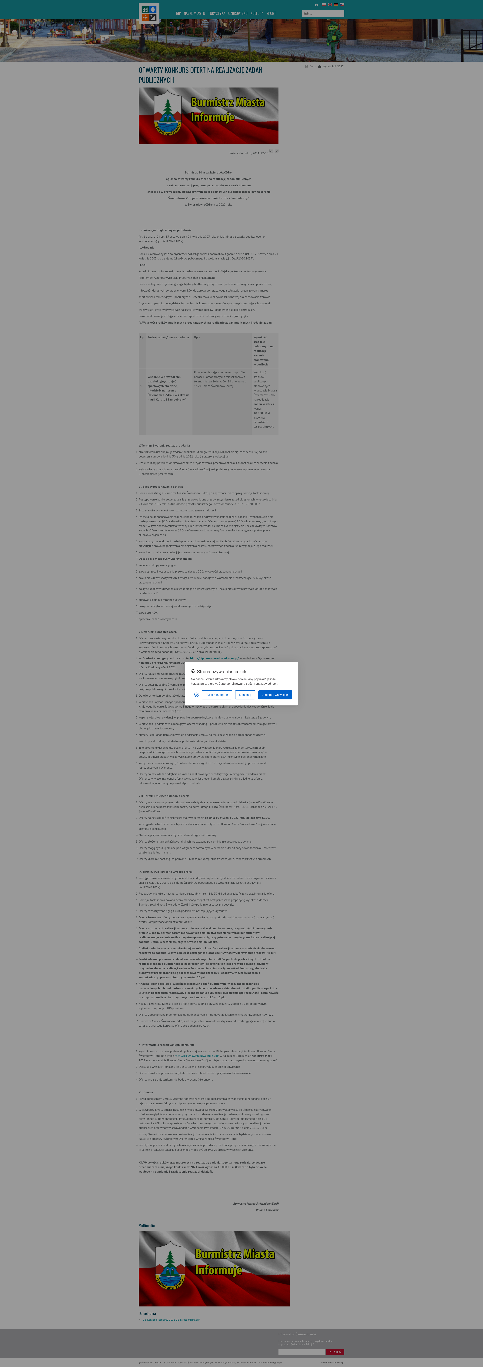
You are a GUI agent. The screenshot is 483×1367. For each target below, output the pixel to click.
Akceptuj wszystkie (275, 694)
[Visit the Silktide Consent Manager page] (196, 694)
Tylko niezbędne (217, 694)
